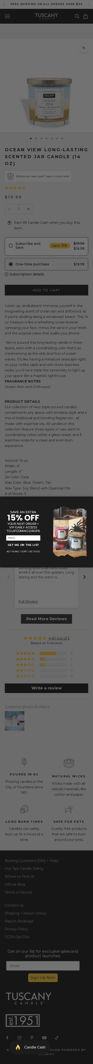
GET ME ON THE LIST (23, 545)
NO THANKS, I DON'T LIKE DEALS (23, 552)
